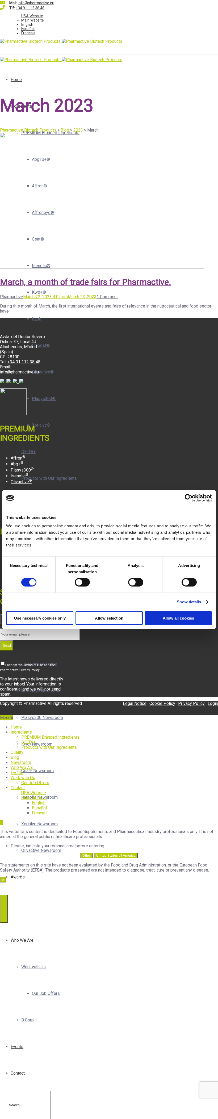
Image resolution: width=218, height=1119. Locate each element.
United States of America (116, 855)
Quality (17, 752)
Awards (18, 877)
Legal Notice (134, 703)
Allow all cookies (178, 618)
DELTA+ (28, 451)
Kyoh (36, 318)
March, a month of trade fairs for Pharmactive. (85, 282)
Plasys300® (44, 398)
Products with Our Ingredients (49, 478)
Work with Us (33, 966)
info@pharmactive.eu (36, 3)
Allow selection (109, 618)
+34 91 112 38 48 (30, 8)
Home (16, 79)
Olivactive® (43, 372)
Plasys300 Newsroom (42, 717)
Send (6, 645)
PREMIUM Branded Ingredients (50, 737)
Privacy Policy (191, 703)
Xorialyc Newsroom (39, 823)
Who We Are (22, 940)
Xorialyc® (41, 425)
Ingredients (21, 732)
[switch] (82, 582)
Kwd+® (39, 292)
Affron (18, 458)
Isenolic (19, 475)
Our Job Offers (46, 993)
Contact (18, 1073)
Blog (15, 757)
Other (86, 855)
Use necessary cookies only (40, 618)
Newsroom (21, 762)
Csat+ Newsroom (37, 770)
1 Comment (107, 296)
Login (213, 703)
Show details (189, 602)
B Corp (27, 1020)
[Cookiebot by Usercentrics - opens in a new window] (188, 498)
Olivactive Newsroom (41, 850)
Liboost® (41, 345)
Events (17, 1046)
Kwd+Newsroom (36, 744)
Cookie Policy (162, 703)
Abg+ (17, 463)
